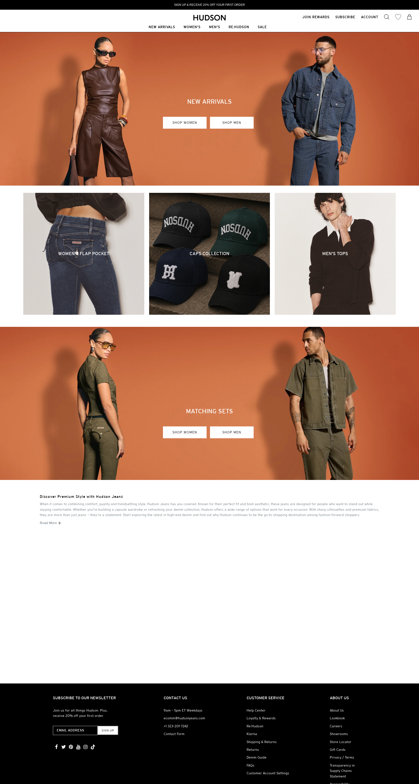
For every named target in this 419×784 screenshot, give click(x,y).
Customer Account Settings (268, 773)
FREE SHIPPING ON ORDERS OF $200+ (209, 5)
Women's (192, 27)
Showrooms (339, 734)
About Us (337, 710)
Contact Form (174, 734)
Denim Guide (256, 757)
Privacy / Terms (342, 757)
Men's (214, 27)
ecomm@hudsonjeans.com (184, 718)
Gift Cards (338, 750)
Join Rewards (316, 17)
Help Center (256, 710)
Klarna (252, 734)
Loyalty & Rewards (261, 718)
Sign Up (108, 730)
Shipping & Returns (262, 742)
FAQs (250, 765)
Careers (336, 726)
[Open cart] (409, 17)
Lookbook (337, 718)
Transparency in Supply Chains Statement (342, 770)
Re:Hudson (239, 27)
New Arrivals (162, 27)
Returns (253, 750)
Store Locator (340, 742)
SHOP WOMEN (184, 123)
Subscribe (345, 17)
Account (369, 17)
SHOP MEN (231, 123)
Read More (49, 523)
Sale (262, 27)
